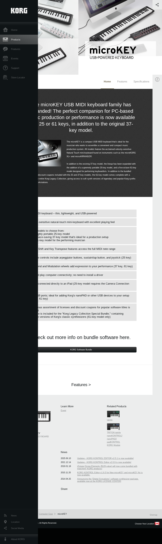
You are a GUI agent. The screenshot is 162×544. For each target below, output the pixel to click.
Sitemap (153, 515)
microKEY (62, 514)
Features (15, 49)
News (14, 515)
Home (14, 30)
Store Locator (18, 77)
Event (63, 410)
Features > (81, 384)
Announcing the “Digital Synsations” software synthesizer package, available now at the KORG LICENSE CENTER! (108, 480)
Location (15, 522)
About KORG (18, 539)
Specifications (141, 81)
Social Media (17, 528)
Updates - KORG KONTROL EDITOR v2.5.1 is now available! (105, 458)
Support (15, 68)
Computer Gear (46, 514)
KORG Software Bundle (81, 350)
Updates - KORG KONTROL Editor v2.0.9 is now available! (104, 462)
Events (14, 58)
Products (15, 39)
